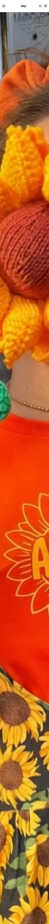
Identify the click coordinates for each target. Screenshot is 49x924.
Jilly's (23, 6)
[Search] (40, 6)
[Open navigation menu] (4, 6)
